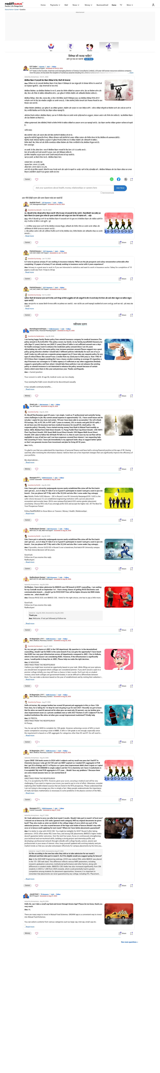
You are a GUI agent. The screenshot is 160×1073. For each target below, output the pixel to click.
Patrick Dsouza (35, 251)
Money (87, 5)
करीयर (109, 51)
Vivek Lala (33, 404)
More (129, 5)
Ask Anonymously (108, 193)
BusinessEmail (102, 5)
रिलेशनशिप (89, 51)
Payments (54, 5)
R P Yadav (33, 66)
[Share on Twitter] (125, 179)
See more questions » (129, 942)
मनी (70, 51)
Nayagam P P (35, 478)
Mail (66, 5)
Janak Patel (34, 894)
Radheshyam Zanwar (37, 529)
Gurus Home (9, 9)
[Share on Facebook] (118, 179)
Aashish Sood (35, 202)
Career (16, 9)
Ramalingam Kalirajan (38, 329)
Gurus (114, 5)
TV (121, 5)
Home (43, 5)
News (75, 5)
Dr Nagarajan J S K (37, 639)
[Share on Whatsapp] (111, 179)
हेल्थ (51, 51)
